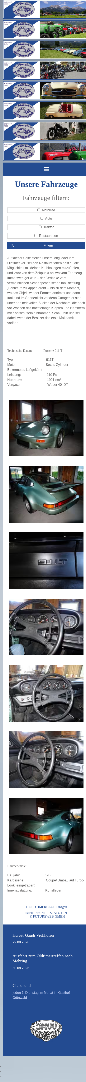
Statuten (58, 913)
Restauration (48, 236)
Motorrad (48, 210)
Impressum (35, 913)
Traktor (48, 227)
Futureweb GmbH (49, 916)
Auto (48, 218)
